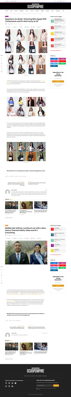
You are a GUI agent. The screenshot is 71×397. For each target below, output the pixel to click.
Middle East (18, 320)
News (7, 10)
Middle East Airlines (10, 301)
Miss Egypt (24, 176)
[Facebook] (2, 58)
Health (42, 10)
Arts (11, 10)
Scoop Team (10, 235)
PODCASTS (7, 1)
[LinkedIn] (2, 64)
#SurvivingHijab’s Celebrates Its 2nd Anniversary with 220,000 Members (17, 328)
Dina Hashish (14, 190)
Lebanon (10, 320)
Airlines (7, 320)
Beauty (7, 176)
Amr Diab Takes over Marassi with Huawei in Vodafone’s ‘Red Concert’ (37, 183)
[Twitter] (2, 61)
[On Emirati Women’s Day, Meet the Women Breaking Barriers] (40, 205)
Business (21, 10)
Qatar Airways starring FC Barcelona (14, 294)
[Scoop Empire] (35, 6)
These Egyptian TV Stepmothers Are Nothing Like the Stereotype (26, 211)
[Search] (63, 11)
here (19, 292)
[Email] (2, 71)
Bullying (16, 176)
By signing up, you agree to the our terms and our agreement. (58, 85)
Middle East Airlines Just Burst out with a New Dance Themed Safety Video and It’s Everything (16, 184)
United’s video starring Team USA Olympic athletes (32, 294)
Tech (52, 10)
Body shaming (11, 176)
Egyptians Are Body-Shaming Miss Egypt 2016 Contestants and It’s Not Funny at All (36, 328)
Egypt (20, 176)
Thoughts (58, 10)
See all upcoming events (55, 50)
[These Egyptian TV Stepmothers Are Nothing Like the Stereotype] (26, 205)
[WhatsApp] (2, 69)
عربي (18, 1)
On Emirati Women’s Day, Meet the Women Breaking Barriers (40, 211)
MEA (14, 320)
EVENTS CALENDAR (13, 1)
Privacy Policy (60, 85)
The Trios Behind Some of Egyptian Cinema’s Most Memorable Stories (10, 211)
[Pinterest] (2, 66)
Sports (47, 10)
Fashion (37, 10)
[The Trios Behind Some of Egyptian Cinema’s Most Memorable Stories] (11, 205)
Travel (31, 10)
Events (16, 10)
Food (27, 10)
